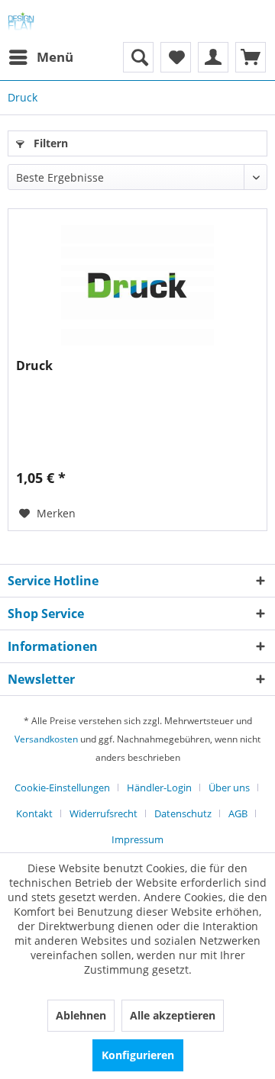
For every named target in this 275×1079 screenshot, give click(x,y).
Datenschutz (183, 813)
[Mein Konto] (213, 57)
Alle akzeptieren (172, 1015)
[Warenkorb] (250, 57)
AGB (237, 813)
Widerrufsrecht (104, 813)
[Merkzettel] (175, 57)
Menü (55, 57)
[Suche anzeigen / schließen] (138, 57)
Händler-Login (159, 787)
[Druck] (137, 285)
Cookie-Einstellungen (62, 787)
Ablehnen (81, 1015)
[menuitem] (40, 57)
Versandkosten (46, 739)
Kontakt (34, 813)
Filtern (49, 143)
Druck (34, 366)
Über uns (229, 787)
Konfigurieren (138, 1055)
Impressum (137, 839)
